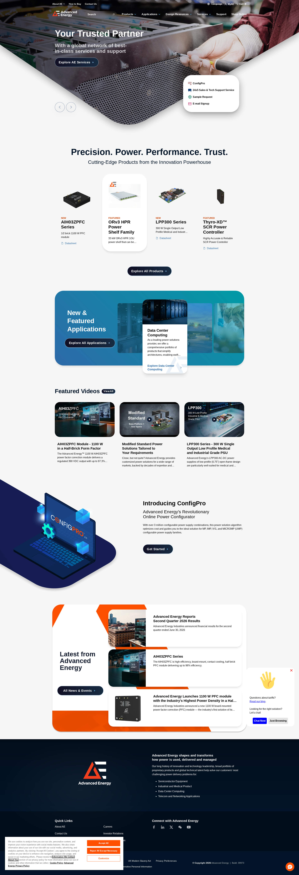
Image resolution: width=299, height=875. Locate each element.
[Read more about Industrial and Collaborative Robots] (140, 311)
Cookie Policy (56, 863)
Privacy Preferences (166, 861)
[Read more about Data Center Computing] (164, 311)
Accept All (104, 843)
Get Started (156, 549)
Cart (242, 4)
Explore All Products (147, 271)
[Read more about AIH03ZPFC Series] (127, 668)
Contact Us (61, 833)
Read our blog (257, 701)
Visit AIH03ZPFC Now (75, 62)
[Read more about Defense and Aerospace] (196, 311)
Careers (107, 826)
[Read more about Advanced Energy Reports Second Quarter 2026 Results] (127, 628)
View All (108, 391)
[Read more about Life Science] (221, 311)
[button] (290, 866)
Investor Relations (113, 833)
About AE (60, 826)
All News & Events (77, 690)
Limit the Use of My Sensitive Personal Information (127, 866)
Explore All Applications (88, 343)
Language (216, 4)
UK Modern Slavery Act (139, 861)
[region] (64, 853)
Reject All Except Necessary (103, 851)
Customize (103, 858)
